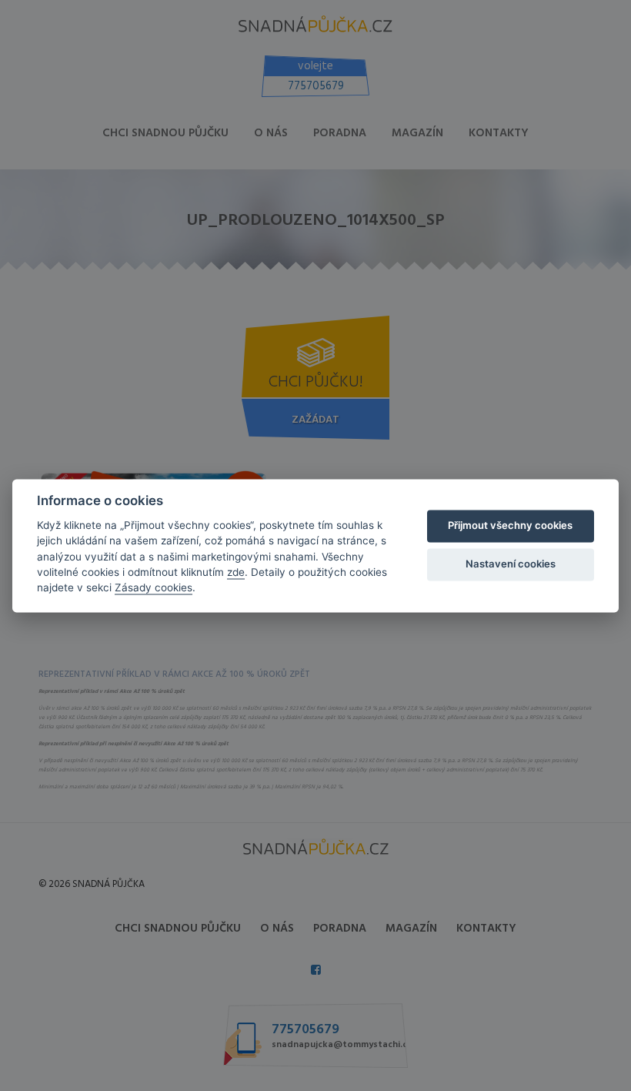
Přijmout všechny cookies (510, 526)
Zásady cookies (153, 588)
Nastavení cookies (511, 564)
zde (236, 572)
